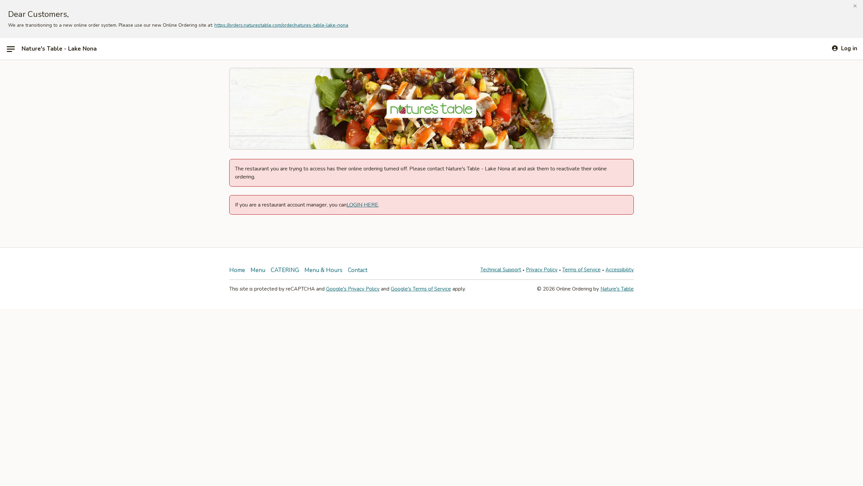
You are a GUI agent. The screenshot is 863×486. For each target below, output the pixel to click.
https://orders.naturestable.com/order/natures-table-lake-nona (281, 25)
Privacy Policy (542, 269)
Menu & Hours (323, 270)
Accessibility (619, 269)
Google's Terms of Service (421, 289)
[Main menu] (11, 49)
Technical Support (500, 269)
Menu (257, 270)
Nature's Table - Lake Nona (59, 49)
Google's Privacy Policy (353, 289)
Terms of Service (581, 269)
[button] (855, 6)
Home (237, 270)
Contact (357, 270)
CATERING (285, 270)
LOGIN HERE (362, 205)
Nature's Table (617, 289)
